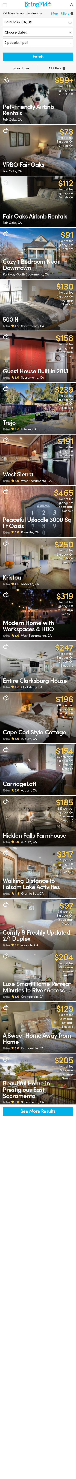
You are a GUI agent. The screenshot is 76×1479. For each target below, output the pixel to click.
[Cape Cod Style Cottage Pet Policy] (38, 717)
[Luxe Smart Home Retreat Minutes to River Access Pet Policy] (38, 975)
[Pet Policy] (6, 131)
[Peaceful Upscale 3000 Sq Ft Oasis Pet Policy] (38, 511)
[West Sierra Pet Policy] (38, 460)
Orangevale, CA (32, 997)
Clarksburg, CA (31, 687)
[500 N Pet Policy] (38, 305)
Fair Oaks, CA (12, 120)
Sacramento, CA (32, 326)
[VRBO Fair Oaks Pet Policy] (38, 150)
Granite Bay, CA (32, 894)
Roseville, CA (30, 532)
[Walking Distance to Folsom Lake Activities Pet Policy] (38, 872)
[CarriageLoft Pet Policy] (38, 769)
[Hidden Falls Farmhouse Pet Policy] (38, 821)
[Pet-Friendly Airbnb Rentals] (38, 98)
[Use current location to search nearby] (69, 22)
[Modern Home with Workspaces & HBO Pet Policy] (38, 614)
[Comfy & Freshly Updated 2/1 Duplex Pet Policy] (38, 924)
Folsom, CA (28, 429)
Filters (66, 13)
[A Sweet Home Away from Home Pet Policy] (38, 1027)
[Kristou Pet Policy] (38, 563)
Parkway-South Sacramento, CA (26, 274)
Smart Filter (20, 68)
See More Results (38, 1111)
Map (54, 13)
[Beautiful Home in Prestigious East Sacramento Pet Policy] (38, 1079)
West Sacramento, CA (36, 481)
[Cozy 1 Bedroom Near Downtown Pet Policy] (38, 253)
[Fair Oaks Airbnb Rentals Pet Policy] (38, 201)
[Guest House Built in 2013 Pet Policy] (38, 356)
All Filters (56, 68)
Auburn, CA (29, 739)
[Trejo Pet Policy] (38, 408)
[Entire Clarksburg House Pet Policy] (38, 666)
